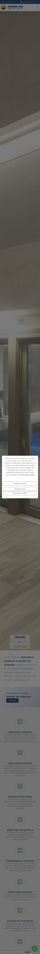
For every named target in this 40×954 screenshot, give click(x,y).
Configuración (19, 489)
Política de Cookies (27, 475)
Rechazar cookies (20, 493)
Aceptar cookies (20, 483)
